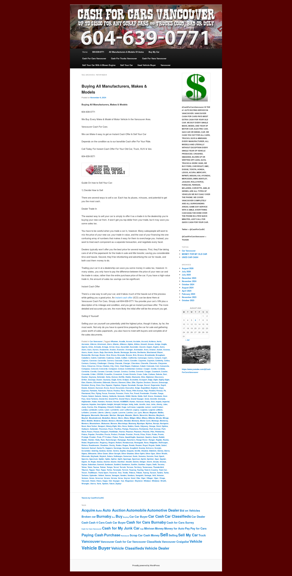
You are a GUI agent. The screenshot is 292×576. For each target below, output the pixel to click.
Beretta (133, 352)
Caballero (86, 357)
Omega (152, 426)
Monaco (112, 420)
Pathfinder (113, 431)
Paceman (103, 428)
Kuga (124, 407)
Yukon (112, 483)
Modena (97, 420)
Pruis (99, 437)
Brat (108, 355)
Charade (118, 363)
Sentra (116, 450)
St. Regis (92, 461)
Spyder (163, 459)
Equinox (116, 385)
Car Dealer (198, 517)
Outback (85, 428)
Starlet (113, 461)
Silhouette (92, 453)
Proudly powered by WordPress (146, 565)
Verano (107, 478)
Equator (109, 385)
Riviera (85, 445)
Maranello (95, 415)
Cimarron (91, 366)
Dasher (85, 377)
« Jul (187, 339)
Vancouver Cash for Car (116, 542)
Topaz (103, 469)
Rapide (159, 439)
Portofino (100, 434)
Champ (111, 363)
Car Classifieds (178, 516)
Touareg (132, 469)
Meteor (114, 418)
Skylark (102, 456)
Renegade (138, 442)
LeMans (159, 409)
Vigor (143, 478)
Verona (114, 478)
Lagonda (140, 407)
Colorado (150, 366)
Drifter (84, 379)
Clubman (135, 366)
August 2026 (187, 268)
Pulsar (115, 437)
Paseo (89, 431)
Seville (137, 450)
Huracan (140, 401)
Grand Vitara (124, 398)
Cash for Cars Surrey (180, 523)
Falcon (110, 390)
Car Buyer (141, 517)
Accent (129, 341)
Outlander (94, 428)
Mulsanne (105, 423)
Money (159, 528)
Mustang (132, 423)
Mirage (166, 418)
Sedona (102, 450)
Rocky (112, 445)
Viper (156, 478)
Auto (99, 511)
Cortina (132, 371)
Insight (110, 404)
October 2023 (188, 300)
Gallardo (112, 396)
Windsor (147, 480)
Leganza (144, 409)
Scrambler (86, 450)
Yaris (99, 483)
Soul (156, 456)
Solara (110, 456)
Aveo (146, 349)
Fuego (160, 393)
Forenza (111, 393)
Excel (112, 387)
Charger (126, 363)
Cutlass (151, 374)
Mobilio (90, 420)
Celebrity (159, 360)
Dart (165, 374)
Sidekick (152, 450)
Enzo (98, 385)
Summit (100, 464)
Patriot (122, 431)
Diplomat (150, 377)
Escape (140, 385)
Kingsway (102, 407)
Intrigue (124, 404)
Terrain (123, 467)
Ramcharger (111, 439)
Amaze (151, 344)
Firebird (152, 390)
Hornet (116, 401)
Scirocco (150, 448)
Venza (91, 478)
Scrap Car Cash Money (145, 535)
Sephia (123, 450)
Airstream (101, 344)
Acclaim (136, 341)
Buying (126, 517)
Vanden (123, 475)
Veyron (127, 478)
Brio (135, 355)
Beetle (117, 352)
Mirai (84, 420)
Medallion (106, 418)
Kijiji (142, 529)
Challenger (102, 363)
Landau (85, 409)
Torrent (125, 469)
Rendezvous (128, 442)
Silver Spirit (140, 453)
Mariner (113, 415)
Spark (161, 456)
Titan (98, 469)
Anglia (164, 344)
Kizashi (110, 407)
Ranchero (131, 439)
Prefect (114, 434)
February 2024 (188, 293)
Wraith (163, 480)
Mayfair (85, 418)
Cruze (139, 374)
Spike (107, 459)
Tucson (153, 472)
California (132, 357)
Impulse (92, 404)
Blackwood (151, 352)
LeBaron (128, 409)
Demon (114, 377)
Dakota (159, 374)
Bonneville (86, 355)
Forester (119, 393)
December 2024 (189, 278)
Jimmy (159, 404)
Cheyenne (162, 363)
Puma (121, 437)
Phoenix (146, 431)
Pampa (125, 428)
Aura (89, 349)
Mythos (149, 423)
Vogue (105, 480)
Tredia (125, 472)
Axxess (166, 349)
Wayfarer (139, 480)
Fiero (123, 390)
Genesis (121, 396)
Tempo (110, 467)
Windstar (156, 480)
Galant (91, 396)
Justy (84, 407)
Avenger (129, 349)
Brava (113, 355)
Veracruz (99, 478)
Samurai (85, 448)
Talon (90, 467)
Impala (159, 401)
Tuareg (146, 472)
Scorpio (158, 448)
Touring (140, 469)
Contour (139, 368)
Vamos (108, 475)
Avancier (121, 349)
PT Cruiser (107, 437)
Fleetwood (86, 393)
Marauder (104, 415)
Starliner (121, 461)
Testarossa (147, 467)
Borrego (95, 355)
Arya (117, 346)
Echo (119, 379)
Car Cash (156, 516)
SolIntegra (118, 456)
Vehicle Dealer (157, 548)
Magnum (153, 412)
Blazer (160, 352)
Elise (129, 382)
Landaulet (93, 409)
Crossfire (108, 374)
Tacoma (161, 464)
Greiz (147, 398)
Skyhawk (95, 456)
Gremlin (153, 398)
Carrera (110, 360)
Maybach (160, 415)
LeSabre (85, 412)
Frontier (153, 393)
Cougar (147, 371)
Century (92, 363)
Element (122, 382)
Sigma (84, 453)
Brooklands (150, 355)
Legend (151, 409)
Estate (84, 387)
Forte (126, 393)
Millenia (151, 418)
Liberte (101, 412)
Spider (101, 459)
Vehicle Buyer (96, 548)
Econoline (134, 379)
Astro (84, 349)
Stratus (163, 461)
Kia (95, 407)
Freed (136, 393)
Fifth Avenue (137, 390)
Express (85, 390)
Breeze (129, 355)
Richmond (125, 536)
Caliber (124, 357)
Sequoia (130, 450)
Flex (93, 393)
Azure (96, 352)
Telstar (103, 467)
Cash (85, 523)
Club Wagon (125, 366)
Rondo (132, 445)
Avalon (113, 349)
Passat (96, 431)
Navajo (156, 423)
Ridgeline (153, 442)
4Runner (114, 341)
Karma (90, 407)
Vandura (131, 475)
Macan (146, 412)
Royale (152, 445)
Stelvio (136, 461)
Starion (107, 461)
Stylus (84, 464)
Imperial (165, 401)
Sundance (126, 464)
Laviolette (114, 409)
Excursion (120, 387)
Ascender (134, 346)
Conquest (113, 368)
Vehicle (195, 541)
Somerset (127, 456)
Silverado (86, 456)
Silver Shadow (127, 453)
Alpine (130, 344)
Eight (155, 379)
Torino (109, 469)
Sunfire (134, 464)
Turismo (85, 475)
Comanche (164, 366)
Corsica (124, 371)
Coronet (100, 371)
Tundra (160, 472)
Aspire (156, 346)
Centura (85, 363)
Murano (114, 423)
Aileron (93, 344)
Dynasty (107, 379)
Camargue (142, 357)
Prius (142, 434)
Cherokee (135, 363)
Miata (126, 418)
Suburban (92, 464)
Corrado (109, 371)
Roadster (104, 445)
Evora (106, 387)
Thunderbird (158, 467)
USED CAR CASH (190, 257)
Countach (156, 371)
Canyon (158, 357)
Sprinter (150, 459)
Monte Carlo (145, 420)
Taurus (96, 467)
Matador (128, 415)
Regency (104, 442)
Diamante (136, 377)
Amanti (144, 344)
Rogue (125, 445)
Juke (165, 404)
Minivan (149, 528)
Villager (149, 478)
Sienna (160, 450)
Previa (136, 434)
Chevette (153, 363)
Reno (146, 442)
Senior (109, 450)
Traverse (113, 472)
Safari (164, 445)
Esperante (155, 385)
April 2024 (186, 290)
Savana (125, 448)
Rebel (84, 442)
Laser (106, 409)
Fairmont (102, 390)
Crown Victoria (129, 374)
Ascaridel (125, 346)
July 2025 (186, 274)
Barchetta (108, 352)
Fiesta (128, 390)
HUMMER (124, 401)
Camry (151, 357)
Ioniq (131, 404)
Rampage (122, 439)
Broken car (89, 517)
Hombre (101, 401)
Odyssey (144, 426)
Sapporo (109, 448)
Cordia (154, 368)
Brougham (160, 355)
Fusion (84, 396)
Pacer (110, 428)
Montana (135, 420)
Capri (164, 357)
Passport (104, 431)
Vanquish (139, 475)
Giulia (140, 396)
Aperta (84, 346)
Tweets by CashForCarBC (93, 497)
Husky (147, 401)
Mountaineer (95, 423)
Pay (187, 528)
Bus (113, 517)
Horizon (109, 401)
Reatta (166, 439)
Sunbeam (109, 464)
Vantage (147, 475)
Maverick (144, 415)
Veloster (160, 475)
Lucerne (121, 412)
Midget (133, 418)
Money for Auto (174, 528)
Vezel (133, 478)
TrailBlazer (92, 472)
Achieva (152, 341)
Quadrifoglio (130, 437)
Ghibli (127, 396)
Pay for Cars (198, 528)
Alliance (123, 344)
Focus (104, 393)
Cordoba (161, 368)
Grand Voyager (137, 398)
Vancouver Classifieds (146, 542)
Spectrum (93, 459)
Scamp (142, 448)
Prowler (92, 437)
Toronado (117, 469)
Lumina (129, 412)
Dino (143, 377)
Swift (154, 464)
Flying (98, 393)
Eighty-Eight (164, 379)
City (112, 366)
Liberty (108, 412)
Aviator (152, 349)
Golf (145, 396)
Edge (150, 379)
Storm (149, 461)
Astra (162, 346)
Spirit (120, 459)
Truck (202, 535)
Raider (84, 439)
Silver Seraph (114, 453)
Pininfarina (159, 431)
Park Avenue (155, 428)
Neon (84, 426)
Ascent (142, 346)
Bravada (121, 355)
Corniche (85, 371)
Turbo (166, 472)
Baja (102, 352)
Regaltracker (93, 442)
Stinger (143, 461)
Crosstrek (117, 374)
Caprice (85, 360)
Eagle (113, 379)
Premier (129, 434)
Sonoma (142, 456)
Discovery (159, 377)
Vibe (138, 478)
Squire (84, 461)
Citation (106, 366)
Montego (155, 420)
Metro (120, 418)
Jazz (148, 404)
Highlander (86, 401)
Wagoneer (129, 480)
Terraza (130, 467)
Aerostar (85, 344)
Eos (103, 385)
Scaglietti (134, 448)
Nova (124, 426)
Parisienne (143, 428)
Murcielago (123, 423)
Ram (103, 439)
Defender (101, 377)
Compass (86, 368)
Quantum (140, 437)
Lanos (101, 409)
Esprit (163, 385)
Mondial (127, 420)
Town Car (163, 469)
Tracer (84, 472)
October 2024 (188, 284)
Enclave (147, 382)
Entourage (163, 382)
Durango (92, 379)
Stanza (100, 461)
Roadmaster (94, 445)
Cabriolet (101, 357)
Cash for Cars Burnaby (146, 522)
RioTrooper (163, 442)
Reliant (119, 442)
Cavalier (133, 360)
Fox (131, 393)
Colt (157, 366)
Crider (93, 374)
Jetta (153, 404)
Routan (139, 445)
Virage (162, 478)
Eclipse (126, 379)
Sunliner (141, 464)
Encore (155, 382)
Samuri (93, 448)
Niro (119, 426)
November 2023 (189, 297)
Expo (161, 387)
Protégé (85, 437)
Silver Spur (150, 453)
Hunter (132, 401)
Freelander (144, 393)
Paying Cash (92, 534)
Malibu (160, 412)
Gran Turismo (92, 398)
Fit (165, 390)
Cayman (150, 360)
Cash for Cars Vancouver (91, 529)
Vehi (154, 475)
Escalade (132, 385)
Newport (101, 426)
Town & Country (151, 469)
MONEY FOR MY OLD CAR (194, 254)
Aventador (138, 349)
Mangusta (86, 415)
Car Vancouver (96, 341)
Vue (122, 480)
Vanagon (115, 475)
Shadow (144, 450)
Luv (135, 412)
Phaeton (129, 431)
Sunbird (117, 464)
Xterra (93, 483)
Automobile (136, 510)
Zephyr (118, 483)
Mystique (141, 423)
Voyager (116, 480)
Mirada (159, 418)
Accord (144, 341)
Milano (145, 418)
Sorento (150, 456)
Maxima (152, 415)
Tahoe (84, 467)
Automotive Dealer (163, 510)
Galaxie (98, 396)
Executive (129, 387)
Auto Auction (114, 510)
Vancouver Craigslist (175, 542)
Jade (136, 404)
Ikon (153, 401)
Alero (109, 344)
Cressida (85, 374)
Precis (107, 434)
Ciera (84, 366)
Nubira (131, 426)
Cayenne (142, 360)
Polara (84, 434)
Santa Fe (100, 448)
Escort (147, 385)
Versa (120, 478)
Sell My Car (188, 534)
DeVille (122, 377)
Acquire (88, 510)
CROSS (100, 374)
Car (131, 517)
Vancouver (91, 541)
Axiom (159, 349)
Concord (94, 368)
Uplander (93, 475)
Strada (156, 461)
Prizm (148, 434)
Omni (158, 426)
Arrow (112, 346)
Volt (110, 480)
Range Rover (142, 439)
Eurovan (99, 387)
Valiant (101, 475)
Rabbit (161, 437)
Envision (85, 385)
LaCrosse (131, 407)
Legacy (136, 409)
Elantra (89, 382)
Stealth (129, 461)
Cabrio (94, 357)
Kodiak (118, 407)
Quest (155, 437)
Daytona (92, 377)
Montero (85, 423)
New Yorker (92, 426)
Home (84, 51)
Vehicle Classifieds (127, 548)
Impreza (85, 404)
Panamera (133, 428)
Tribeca (132, 472)
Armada (97, 346)
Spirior (114, 459)
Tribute (139, 472)
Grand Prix (113, 398)
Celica (167, 360)
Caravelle (102, 360)
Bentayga (125, 352)
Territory (138, 467)
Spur (157, 459)
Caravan (93, 360)
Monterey (164, 420)
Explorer (154, 387)
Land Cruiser (157, 407)
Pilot (152, 431)
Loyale (114, 412)
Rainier (91, 439)
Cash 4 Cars (97, 523)
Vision (92, 480)
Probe (154, 434)
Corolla (93, 371)
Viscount (85, 480)
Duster (99, 379)
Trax (120, 472)
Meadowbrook (95, 418)
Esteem (91, 387)
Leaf (122, 409)
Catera (126, 360)
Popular (91, 434)
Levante (93, 412)
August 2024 (187, 287)
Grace (150, 396)
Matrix (136, 415)
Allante (116, 344)
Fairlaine (93, 390)
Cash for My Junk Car (120, 528)
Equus (124, 385)
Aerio (159, 341)
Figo (146, 390)
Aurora (95, 349)
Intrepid (117, 404)
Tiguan (92, 469)
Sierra (167, 450)
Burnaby (103, 516)
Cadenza (110, 357)
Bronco (140, 355)
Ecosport (143, 379)
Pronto (161, 434)
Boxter (103, 355)
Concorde (103, 368)
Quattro (148, 437)
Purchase (112, 534)
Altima (137, 344)
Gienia (134, 396)
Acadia (122, 341)
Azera (84, 352)
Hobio (94, 401)
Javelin (142, 404)
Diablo (128, 377)
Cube (145, 374)
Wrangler (85, 483)
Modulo (104, 420)
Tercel (116, 467)
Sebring (95, 450)
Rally (97, 439)
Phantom (138, 431)
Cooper (147, 368)
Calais (117, 357)
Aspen (149, 346)
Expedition (145, 387)
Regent (111, 442)
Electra (114, 382)
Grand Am (103, 398)
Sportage (127, 459)
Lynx (140, 412)
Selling (173, 535)
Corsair (116, 371)
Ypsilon (105, 483)
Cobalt (143, 366)
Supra (148, 464)
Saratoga (118, 448)
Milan (138, 418)
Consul (121, 368)
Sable (158, 445)
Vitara (98, 480)
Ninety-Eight (111, 426)
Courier (164, 371)
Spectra (85, 459)
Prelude (121, 434)
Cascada (118, 360)
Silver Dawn (102, 453)
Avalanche (104, 349)
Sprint (143, 459)
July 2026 (186, 271)
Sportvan (136, 459)
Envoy (92, 385)
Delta (108, 377)
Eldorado (106, 382)
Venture (85, 478)
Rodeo (119, 445)
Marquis (120, 415)
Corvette (140, 371)
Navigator (164, 423)
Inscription (101, 404)
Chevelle (144, 363)
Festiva (116, 390)
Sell (164, 534)
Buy (119, 516)
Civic (117, 366)
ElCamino (97, 382)
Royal (145, 445)
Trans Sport (103, 472)
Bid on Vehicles (190, 511)
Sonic (135, 456)
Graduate (158, 396)
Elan (83, 382)
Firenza (159, 390)
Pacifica (117, 428)
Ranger (152, 439)
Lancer (148, 407)
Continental (130, 368)
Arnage (105, 346)
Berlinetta (141, 352)
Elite (134, 382)
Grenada (161, 398)
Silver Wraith (161, 453)
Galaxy (105, 396)
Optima (165, 426)
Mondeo (119, 420)
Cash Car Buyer (115, 523)
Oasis (136, 426)
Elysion (139, 382)
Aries (90, 346)
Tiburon (85, 469)
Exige (137, 387)
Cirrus (99, 366)
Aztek (90, 352)
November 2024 (189, 281)
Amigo (157, 344)
